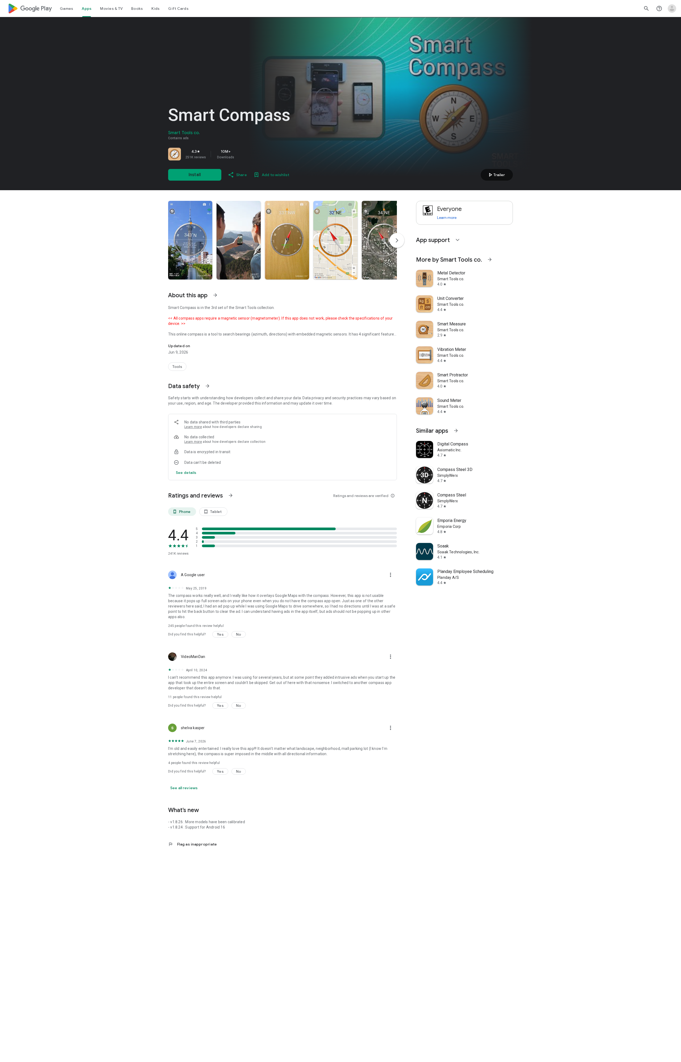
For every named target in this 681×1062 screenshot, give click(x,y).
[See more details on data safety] (186, 472)
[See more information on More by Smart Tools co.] (489, 259)
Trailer (496, 175)
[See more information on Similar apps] (456, 430)
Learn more (193, 427)
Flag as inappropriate (192, 844)
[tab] (66, 8)
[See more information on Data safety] (207, 386)
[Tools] (177, 367)
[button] (190, 240)
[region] (242, 154)
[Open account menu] (672, 8)
